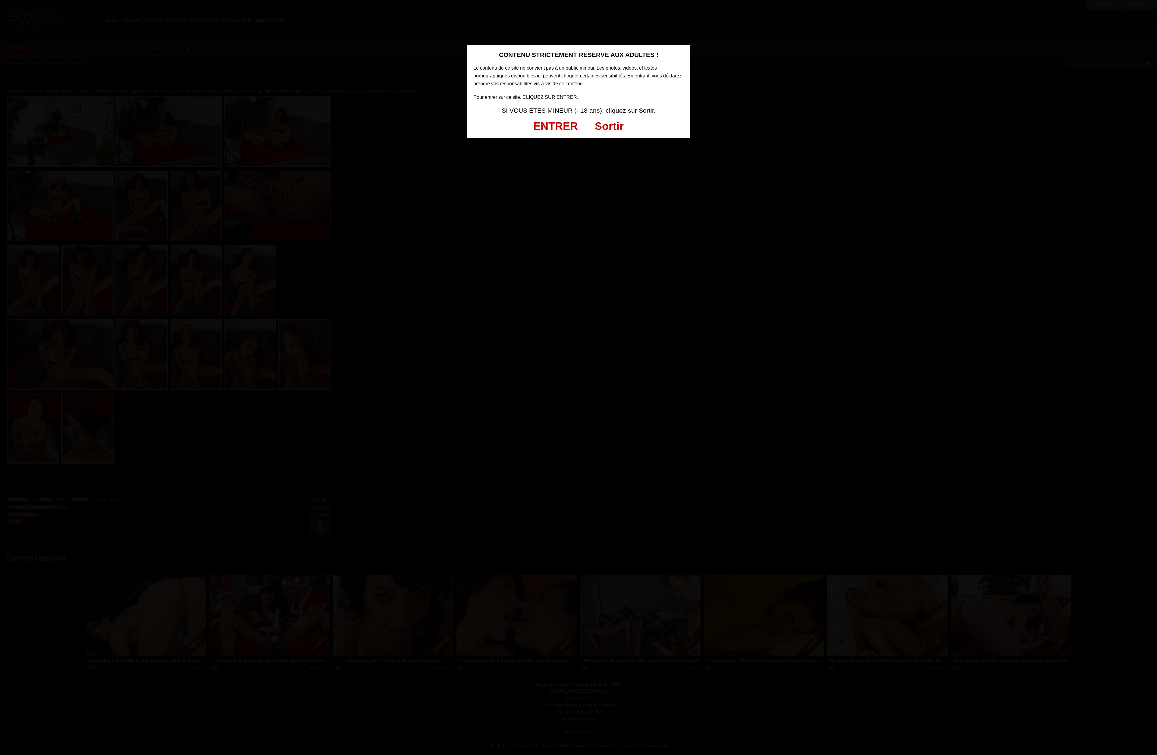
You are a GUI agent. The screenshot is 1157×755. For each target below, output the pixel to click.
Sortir (609, 126)
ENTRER (555, 126)
